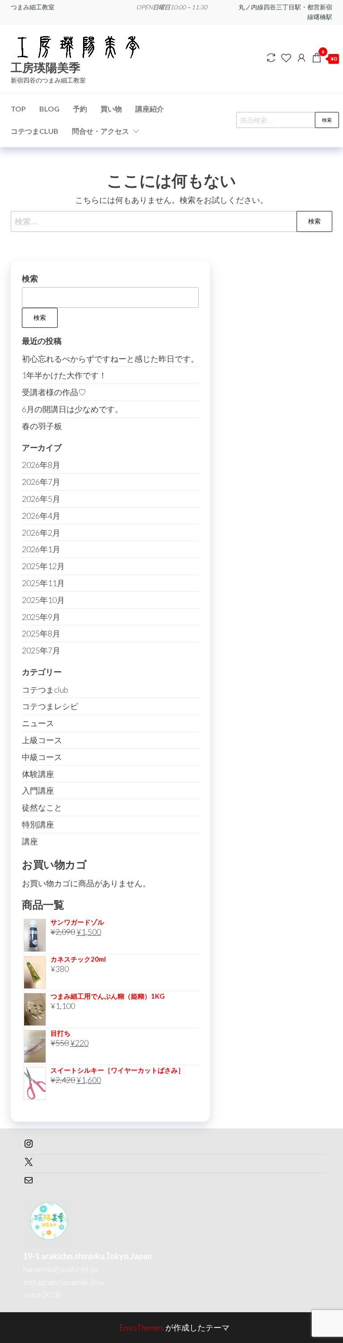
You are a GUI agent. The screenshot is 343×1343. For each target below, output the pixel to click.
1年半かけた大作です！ (64, 375)
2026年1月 (41, 549)
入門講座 (38, 790)
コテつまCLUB (35, 131)
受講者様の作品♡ (54, 392)
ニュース (38, 723)
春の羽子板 (42, 426)
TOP (18, 108)
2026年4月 (41, 516)
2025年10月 (43, 600)
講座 (30, 841)
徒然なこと (42, 807)
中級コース (42, 757)
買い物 (111, 108)
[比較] (271, 57)
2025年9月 (41, 617)
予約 (80, 108)
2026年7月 (41, 482)
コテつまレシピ (50, 706)
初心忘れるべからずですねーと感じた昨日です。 (110, 359)
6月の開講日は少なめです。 (72, 409)
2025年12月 (43, 566)
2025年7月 (41, 650)
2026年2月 (41, 532)
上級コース (42, 740)
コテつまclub (45, 689)
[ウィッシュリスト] (286, 57)
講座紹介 (149, 108)
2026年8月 (41, 465)
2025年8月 (41, 633)
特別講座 (38, 824)
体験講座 (38, 774)
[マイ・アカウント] (301, 57)
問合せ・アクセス (100, 131)
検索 (327, 120)
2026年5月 (41, 499)
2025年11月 (43, 583)
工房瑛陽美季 (45, 67)
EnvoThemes (141, 1327)
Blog (49, 108)
